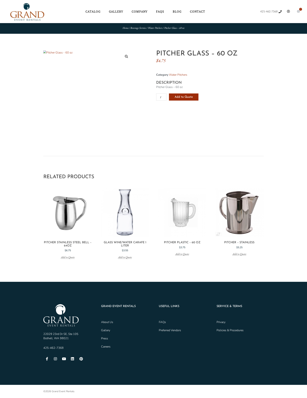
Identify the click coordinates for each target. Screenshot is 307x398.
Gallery (116, 11)
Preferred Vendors (170, 330)
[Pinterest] (81, 358)
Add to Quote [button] (68, 257)
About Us (107, 322)
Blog (177, 11)
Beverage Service (138, 27)
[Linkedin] (72, 358)
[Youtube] (64, 358)
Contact (197, 11)
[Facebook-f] (46, 358)
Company (139, 11)
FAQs (160, 11)
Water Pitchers (155, 27)
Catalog (92, 11)
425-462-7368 (53, 348)
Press (104, 338)
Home (126, 27)
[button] (126, 56)
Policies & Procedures (230, 330)
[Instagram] (55, 358)
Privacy (221, 322)
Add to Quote (184, 97)
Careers (106, 347)
